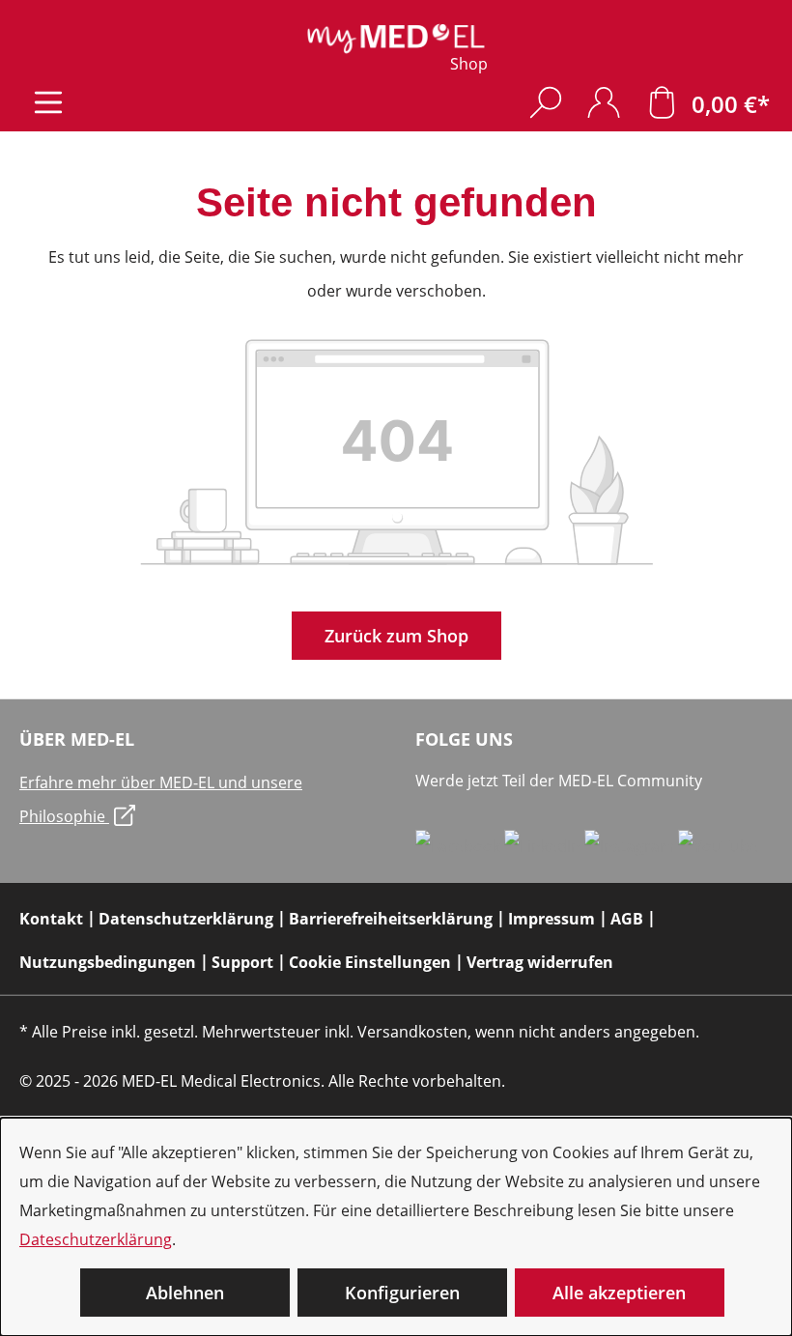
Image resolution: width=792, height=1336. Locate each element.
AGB (626, 918)
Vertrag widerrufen (540, 962)
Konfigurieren (402, 1292)
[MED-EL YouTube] (718, 845)
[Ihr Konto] (604, 102)
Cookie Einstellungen (370, 962)
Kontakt (51, 918)
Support (242, 962)
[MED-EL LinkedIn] (544, 845)
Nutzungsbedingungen (107, 962)
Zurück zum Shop (396, 635)
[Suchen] (546, 102)
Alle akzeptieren (619, 1292)
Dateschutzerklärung (95, 1239)
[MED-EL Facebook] (459, 845)
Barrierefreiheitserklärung (391, 918)
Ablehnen (185, 1292)
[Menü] (48, 102)
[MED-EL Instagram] (631, 845)
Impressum (551, 918)
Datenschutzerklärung (186, 918)
